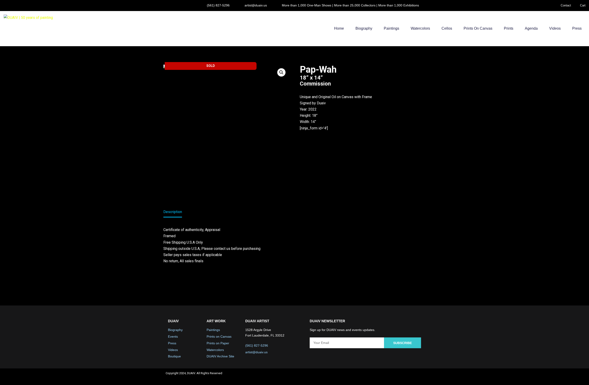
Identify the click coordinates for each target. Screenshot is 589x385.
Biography (363, 28)
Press (577, 28)
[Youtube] (405, 376)
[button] (281, 72)
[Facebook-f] (381, 376)
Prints (508, 28)
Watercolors (420, 28)
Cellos (447, 28)
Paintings (391, 28)
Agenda (531, 28)
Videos (555, 28)
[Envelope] (417, 376)
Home (339, 28)
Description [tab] (172, 212)
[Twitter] (393, 376)
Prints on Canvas (478, 28)
